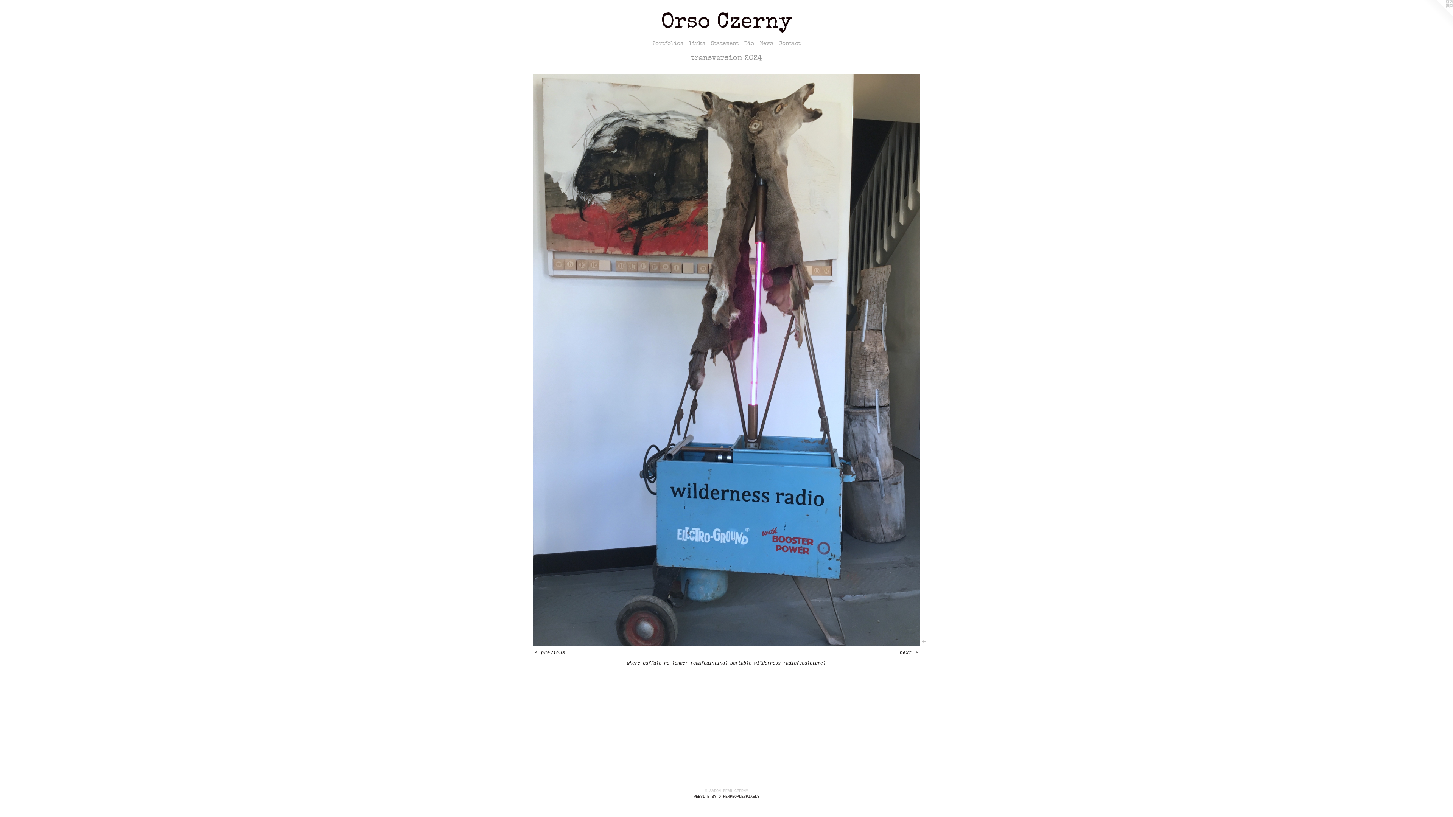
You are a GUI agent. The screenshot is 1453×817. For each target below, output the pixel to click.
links (697, 44)
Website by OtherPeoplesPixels (726, 797)
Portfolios (667, 44)
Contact (790, 44)
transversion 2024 (726, 58)
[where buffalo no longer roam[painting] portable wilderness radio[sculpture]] (726, 360)
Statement (725, 44)
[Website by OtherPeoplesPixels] (1438, 15)
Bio (749, 44)
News (766, 44)
